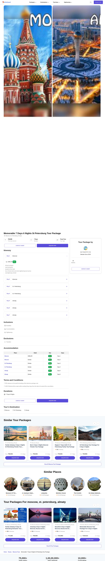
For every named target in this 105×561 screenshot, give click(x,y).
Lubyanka (44, 493)
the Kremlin (77, 493)
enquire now (52, 245)
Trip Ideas (55, 2)
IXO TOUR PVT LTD (85, 252)
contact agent (20, 245)
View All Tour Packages (52, 546)
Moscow (8, 235)
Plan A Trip (98, 2)
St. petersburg (14, 235)
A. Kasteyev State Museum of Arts (27, 493)
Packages (32, 2)
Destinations (43, 2)
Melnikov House (61, 493)
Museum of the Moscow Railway (11, 493)
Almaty (20, 235)
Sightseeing (67, 2)
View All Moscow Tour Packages (52, 464)
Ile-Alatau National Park (94, 493)
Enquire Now (15, 457)
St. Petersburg (8, 363)
